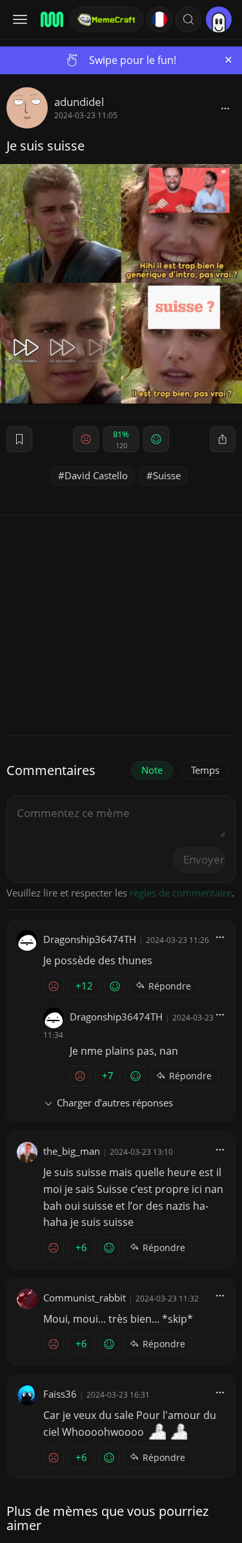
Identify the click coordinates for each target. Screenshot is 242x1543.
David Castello (96, 475)
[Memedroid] (51, 19)
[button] (188, 19)
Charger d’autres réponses (115, 1102)
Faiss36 (60, 1393)
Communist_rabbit (84, 1297)
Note (152, 769)
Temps (205, 769)
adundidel (79, 101)
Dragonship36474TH (90, 939)
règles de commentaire (181, 892)
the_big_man (72, 1150)
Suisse (167, 475)
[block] (225, 108)
